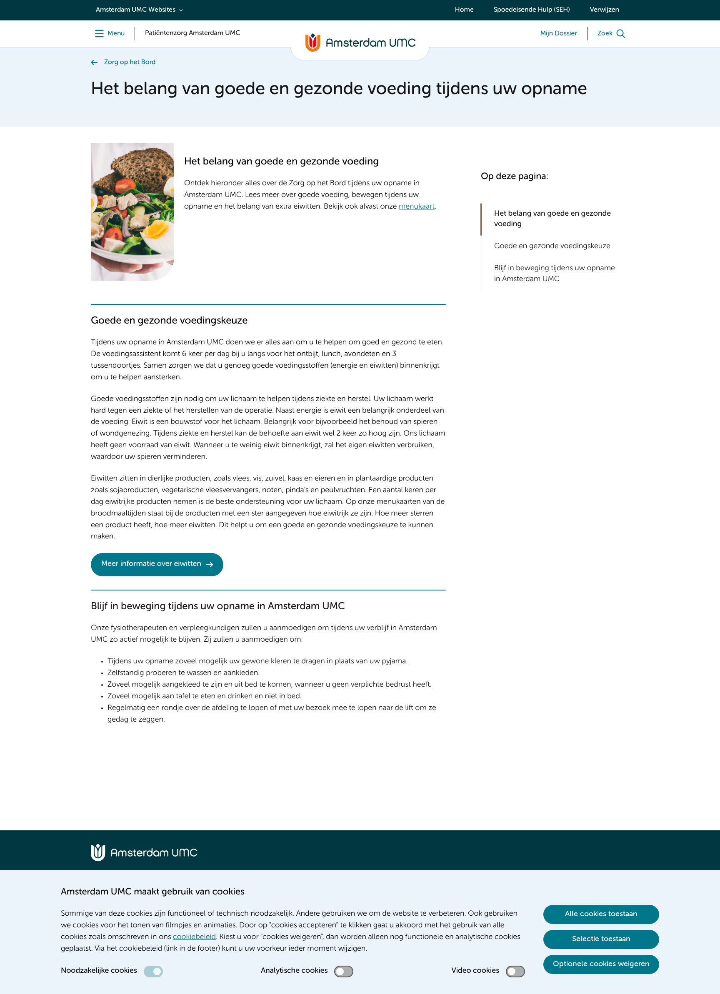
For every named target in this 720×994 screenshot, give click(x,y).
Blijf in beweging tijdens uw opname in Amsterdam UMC (554, 274)
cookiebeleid (194, 937)
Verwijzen (604, 10)
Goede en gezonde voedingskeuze (552, 246)
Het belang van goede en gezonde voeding (552, 219)
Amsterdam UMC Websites (135, 10)
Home (464, 10)
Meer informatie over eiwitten (151, 564)
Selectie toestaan (601, 939)
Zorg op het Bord (130, 62)
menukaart (417, 207)
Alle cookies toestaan (601, 914)
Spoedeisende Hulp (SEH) (532, 10)
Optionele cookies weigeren (601, 964)
